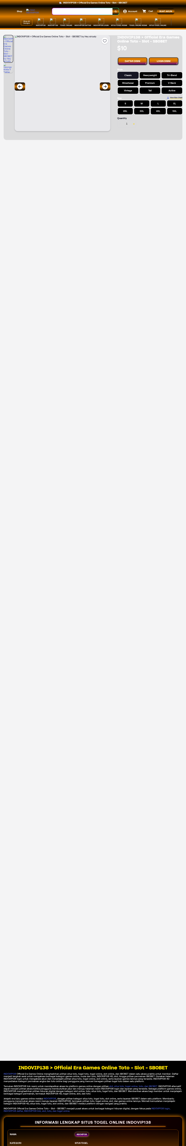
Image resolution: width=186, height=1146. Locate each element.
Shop (19, 11)
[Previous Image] (20, 86)
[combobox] (82, 11)
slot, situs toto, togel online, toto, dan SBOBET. (133, 1086)
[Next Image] (105, 86)
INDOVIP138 (10, 1074)
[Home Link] (36, 11)
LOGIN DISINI (163, 61)
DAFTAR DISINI (132, 61)
